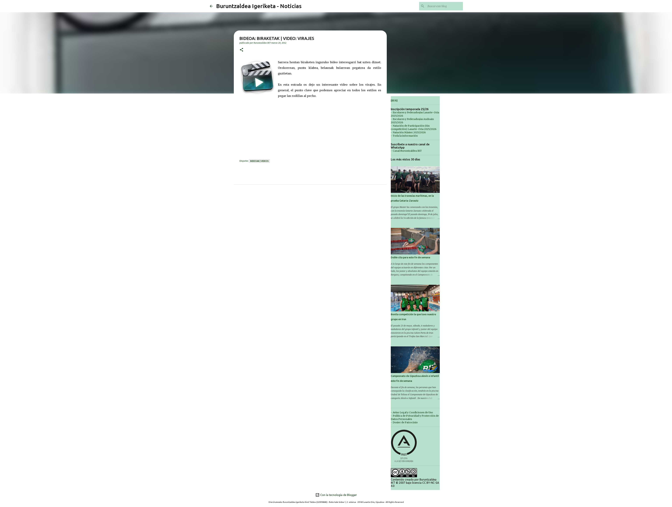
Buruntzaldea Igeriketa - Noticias (259, 6)
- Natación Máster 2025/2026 (408, 132)
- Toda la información (404, 135)
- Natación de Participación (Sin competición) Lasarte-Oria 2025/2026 (413, 127)
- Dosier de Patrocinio (404, 422)
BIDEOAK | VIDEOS (259, 161)
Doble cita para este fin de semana (410, 257)
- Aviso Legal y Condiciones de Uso (412, 412)
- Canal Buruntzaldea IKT (406, 150)
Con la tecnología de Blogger (338, 494)
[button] (241, 50)
